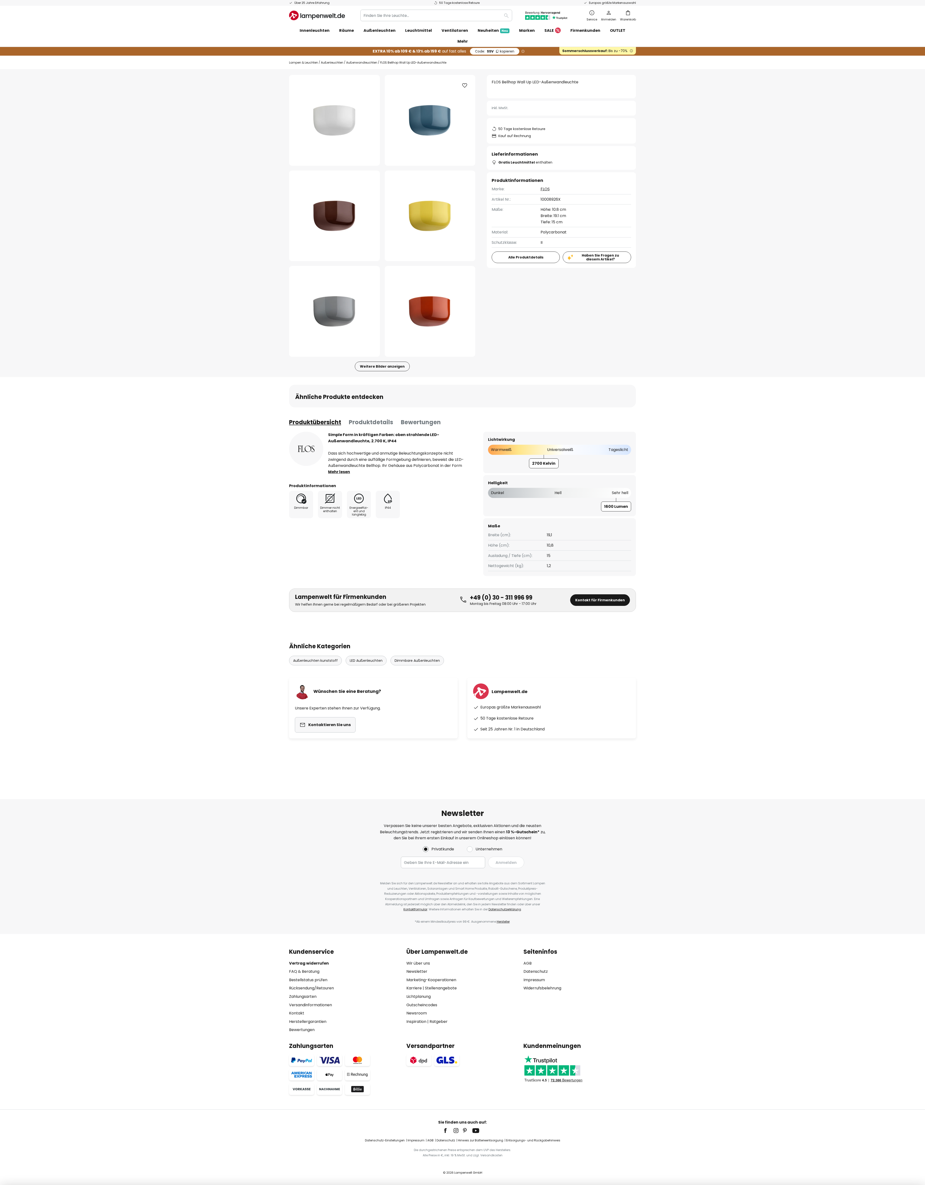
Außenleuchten (332, 62)
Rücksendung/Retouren (311, 988)
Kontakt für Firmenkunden (600, 600)
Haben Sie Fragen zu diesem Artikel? (600, 257)
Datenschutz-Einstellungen (385, 1140)
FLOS (545, 189)
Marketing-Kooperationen (431, 980)
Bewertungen (421, 422)
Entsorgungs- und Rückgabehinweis (533, 1140)
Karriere (414, 988)
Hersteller (503, 922)
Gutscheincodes (421, 1005)
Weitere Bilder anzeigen (382, 366)
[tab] (315, 422)
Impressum (534, 980)
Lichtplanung (418, 996)
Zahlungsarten (303, 996)
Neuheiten (493, 30)
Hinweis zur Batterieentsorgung (480, 1140)
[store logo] (317, 15)
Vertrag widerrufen (309, 963)
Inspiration (416, 1021)
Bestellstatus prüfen (308, 980)
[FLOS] (306, 449)
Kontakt (296, 1013)
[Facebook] (448, 1130)
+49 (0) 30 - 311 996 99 (501, 598)
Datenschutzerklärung (505, 909)
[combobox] (436, 15)
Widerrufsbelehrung (542, 988)
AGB (527, 963)
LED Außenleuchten (366, 660)
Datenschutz (535, 971)
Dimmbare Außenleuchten (417, 660)
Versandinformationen (310, 1005)
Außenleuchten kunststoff (315, 660)
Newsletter (416, 971)
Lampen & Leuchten (303, 62)
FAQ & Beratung (304, 971)
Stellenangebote (441, 988)
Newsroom (416, 1013)
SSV (494, 51)
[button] (334, 216)
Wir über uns (418, 963)
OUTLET (617, 30)
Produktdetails (371, 422)
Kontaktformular (415, 909)
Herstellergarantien (307, 1021)
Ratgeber (438, 1021)
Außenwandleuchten (361, 62)
